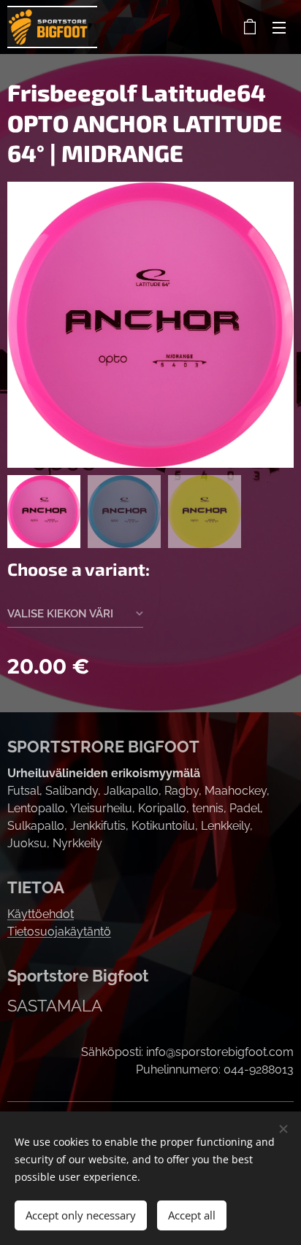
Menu (279, 27)
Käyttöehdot (40, 914)
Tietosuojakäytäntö (59, 931)
